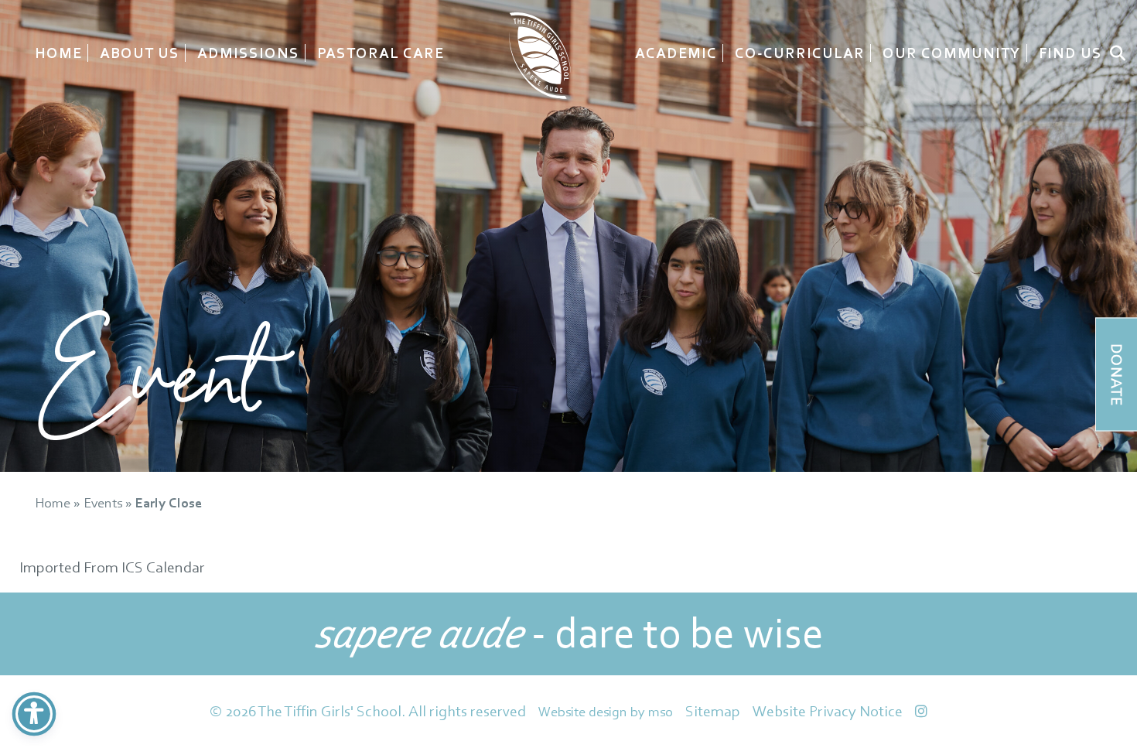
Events (103, 502)
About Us (139, 53)
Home (58, 53)
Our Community (952, 53)
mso (660, 711)
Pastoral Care (380, 53)
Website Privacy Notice (828, 711)
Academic (676, 53)
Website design (582, 711)
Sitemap (712, 711)
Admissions (248, 53)
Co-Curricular (800, 53)
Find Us (1070, 53)
